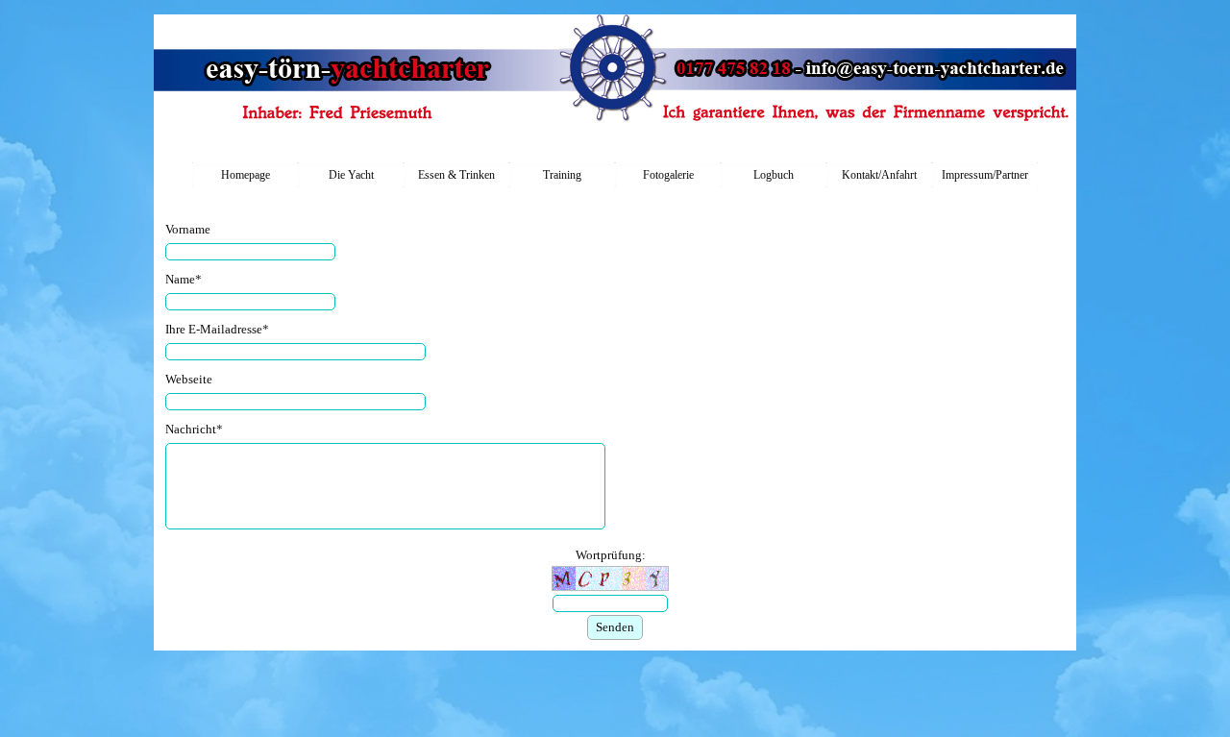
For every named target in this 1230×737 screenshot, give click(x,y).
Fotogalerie (668, 175)
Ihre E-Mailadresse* (217, 329)
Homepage (245, 175)
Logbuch (773, 175)
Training (562, 175)
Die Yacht (351, 175)
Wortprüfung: (611, 555)
